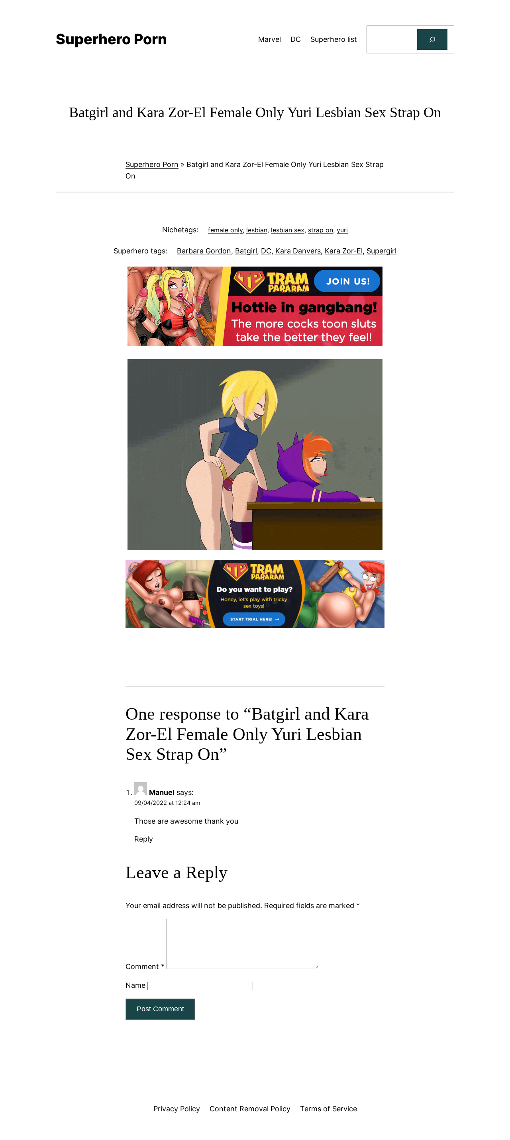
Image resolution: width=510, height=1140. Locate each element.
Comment (145, 966)
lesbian (256, 230)
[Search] (432, 39)
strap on (320, 230)
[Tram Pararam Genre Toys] (255, 625)
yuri (342, 230)
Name (135, 985)
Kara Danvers (298, 251)
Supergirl (381, 251)
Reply (143, 839)
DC (266, 251)
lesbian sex (287, 230)
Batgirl (246, 251)
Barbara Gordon (204, 251)
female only (225, 230)
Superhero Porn (152, 164)
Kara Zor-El (344, 251)
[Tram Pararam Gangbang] (255, 343)
